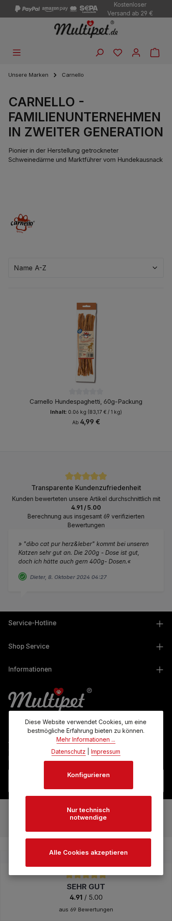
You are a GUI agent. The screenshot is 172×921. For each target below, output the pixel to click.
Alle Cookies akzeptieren (88, 852)
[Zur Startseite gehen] (86, 29)
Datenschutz (68, 751)
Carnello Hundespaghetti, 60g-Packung (86, 401)
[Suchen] (99, 52)
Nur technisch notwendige (88, 813)
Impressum (105, 751)
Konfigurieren (88, 775)
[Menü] (16, 52)
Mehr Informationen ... (85, 739)
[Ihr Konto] (136, 52)
